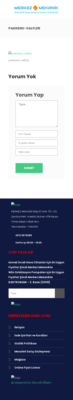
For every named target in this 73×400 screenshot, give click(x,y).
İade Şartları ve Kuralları (31, 335)
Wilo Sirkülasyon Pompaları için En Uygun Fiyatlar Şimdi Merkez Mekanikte (36, 274)
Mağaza (20, 359)
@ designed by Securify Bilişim (31, 382)
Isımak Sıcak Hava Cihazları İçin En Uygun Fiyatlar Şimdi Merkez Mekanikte (36, 264)
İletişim (19, 327)
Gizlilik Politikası (25, 343)
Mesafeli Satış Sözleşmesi (32, 351)
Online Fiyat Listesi (27, 367)
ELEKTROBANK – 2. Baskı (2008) (29, 282)
